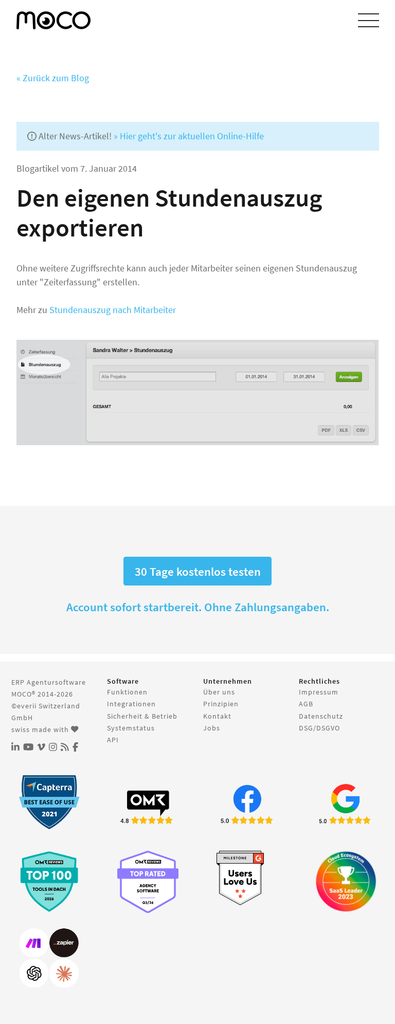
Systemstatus (131, 728)
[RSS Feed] (65, 747)
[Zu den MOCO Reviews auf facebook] (247, 805)
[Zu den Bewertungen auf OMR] (147, 805)
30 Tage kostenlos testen (198, 571)
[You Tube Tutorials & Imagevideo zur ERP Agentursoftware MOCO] (28, 747)
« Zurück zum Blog (52, 78)
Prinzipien (221, 703)
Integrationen (131, 703)
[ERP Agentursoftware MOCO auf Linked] (15, 747)
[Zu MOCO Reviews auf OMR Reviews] (49, 881)
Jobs (211, 728)
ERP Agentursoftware (48, 682)
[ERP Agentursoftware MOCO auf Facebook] (75, 747)
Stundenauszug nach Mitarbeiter (112, 310)
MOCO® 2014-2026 (42, 694)
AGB (306, 703)
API (113, 739)
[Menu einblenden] (368, 20)
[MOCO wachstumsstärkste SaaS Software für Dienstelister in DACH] (345, 881)
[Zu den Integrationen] (49, 958)
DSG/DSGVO (319, 728)
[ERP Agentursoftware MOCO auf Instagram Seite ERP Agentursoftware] (53, 747)
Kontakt (217, 716)
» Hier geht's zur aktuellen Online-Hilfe (189, 136)
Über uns (219, 692)
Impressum (318, 692)
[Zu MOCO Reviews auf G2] (247, 878)
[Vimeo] (41, 747)
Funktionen (127, 692)
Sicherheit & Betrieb (142, 716)
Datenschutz (321, 716)
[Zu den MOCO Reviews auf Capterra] (49, 802)
